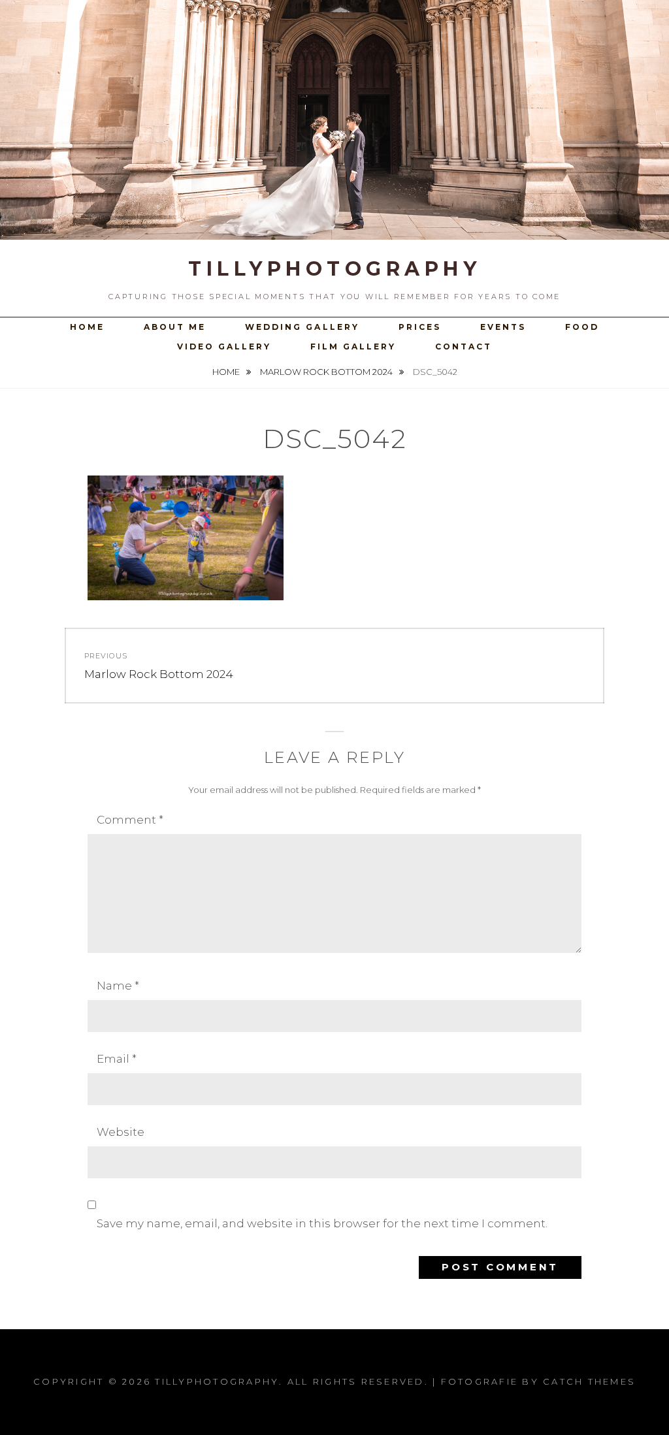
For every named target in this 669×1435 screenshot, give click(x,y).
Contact (463, 346)
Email (117, 1058)
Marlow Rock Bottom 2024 (327, 371)
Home (87, 327)
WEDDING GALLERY (302, 327)
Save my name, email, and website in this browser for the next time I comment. (322, 1223)
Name (118, 985)
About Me (175, 327)
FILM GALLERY (353, 346)
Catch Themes (589, 1381)
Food (582, 327)
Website (120, 1131)
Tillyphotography (334, 269)
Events (503, 327)
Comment (130, 819)
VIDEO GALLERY (224, 346)
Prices (420, 327)
